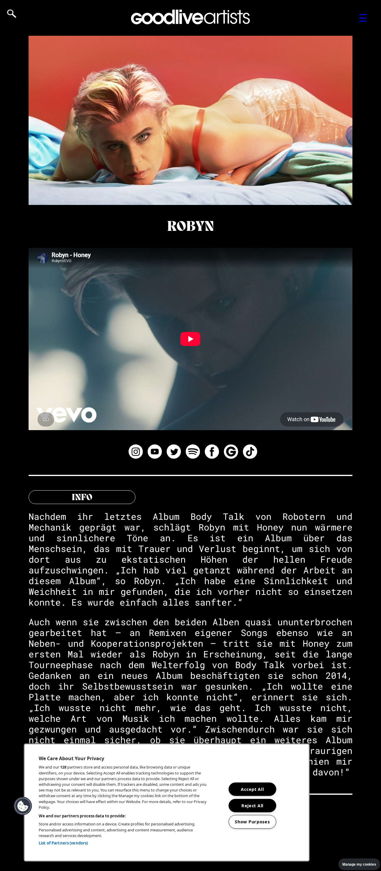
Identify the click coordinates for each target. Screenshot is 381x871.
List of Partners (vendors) (63, 843)
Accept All (252, 789)
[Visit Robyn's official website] (231, 452)
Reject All (252, 805)
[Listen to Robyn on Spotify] (193, 452)
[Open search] (11, 14)
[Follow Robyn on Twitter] (174, 452)
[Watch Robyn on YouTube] (155, 452)
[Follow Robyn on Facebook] (212, 452)
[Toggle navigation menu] (363, 18)
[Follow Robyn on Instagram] (136, 452)
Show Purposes (252, 822)
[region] (167, 802)
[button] (22, 806)
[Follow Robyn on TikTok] (250, 452)
